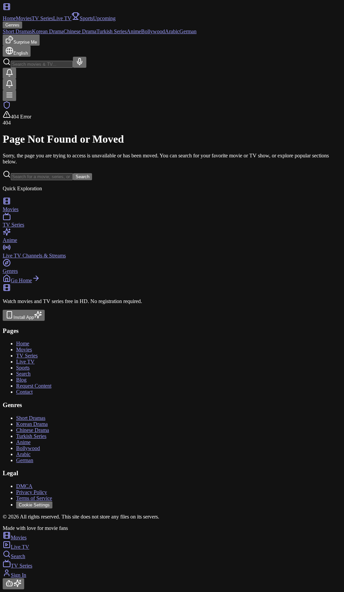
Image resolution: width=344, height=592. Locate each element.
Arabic (172, 31)
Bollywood (153, 31)
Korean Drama (47, 31)
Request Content (33, 386)
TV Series (42, 18)
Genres (12, 25)
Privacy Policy (31, 492)
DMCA (24, 486)
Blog (21, 380)
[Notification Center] (9, 73)
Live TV (62, 18)
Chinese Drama (79, 31)
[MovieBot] (13, 583)
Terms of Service (34, 498)
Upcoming (104, 18)
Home (9, 18)
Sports (23, 368)
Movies (24, 18)
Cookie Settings (34, 504)
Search (82, 176)
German (188, 31)
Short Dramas (17, 31)
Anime (134, 31)
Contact (24, 392)
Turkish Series (111, 31)
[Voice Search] (79, 62)
